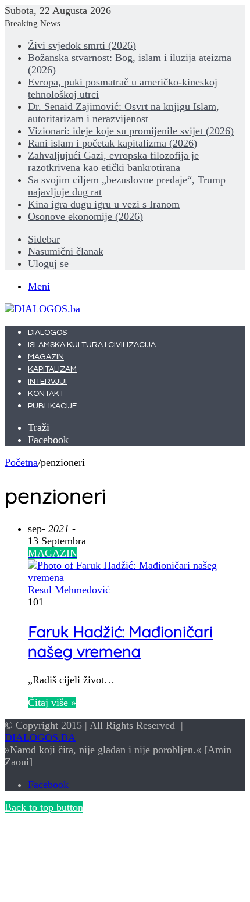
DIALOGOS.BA (40, 737)
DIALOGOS (47, 333)
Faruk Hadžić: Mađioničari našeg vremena (120, 641)
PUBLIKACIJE (52, 406)
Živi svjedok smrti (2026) (82, 45)
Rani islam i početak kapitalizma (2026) (112, 143)
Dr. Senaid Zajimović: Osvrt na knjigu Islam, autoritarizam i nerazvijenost (123, 112)
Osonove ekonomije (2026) (85, 216)
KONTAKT (46, 394)
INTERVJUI (47, 381)
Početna (21, 462)
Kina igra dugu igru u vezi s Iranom (104, 204)
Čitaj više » (52, 702)
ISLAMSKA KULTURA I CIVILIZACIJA (92, 345)
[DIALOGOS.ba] (42, 309)
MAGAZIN (46, 357)
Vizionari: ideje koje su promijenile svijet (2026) (131, 131)
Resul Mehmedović (69, 590)
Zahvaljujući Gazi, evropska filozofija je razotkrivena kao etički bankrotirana (113, 161)
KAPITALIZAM (52, 369)
